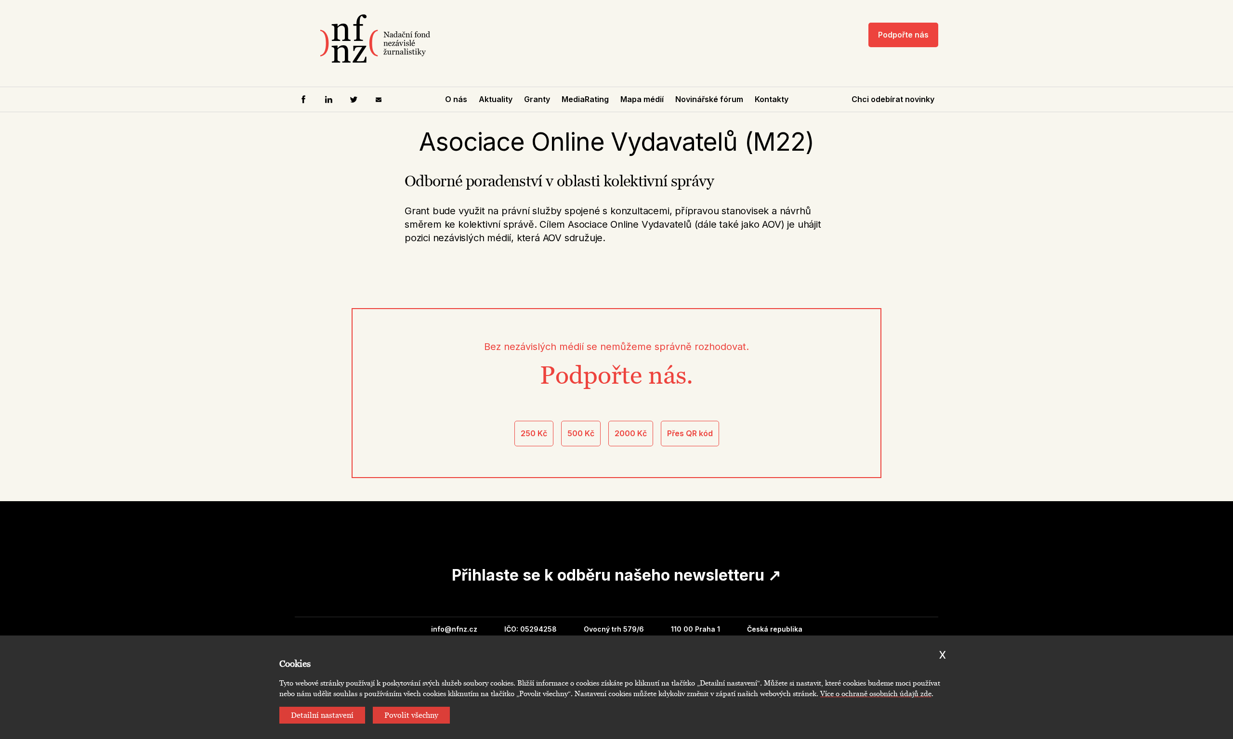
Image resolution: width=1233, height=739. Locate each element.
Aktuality (495, 99)
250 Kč (534, 433)
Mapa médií (642, 99)
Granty (537, 99)
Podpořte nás (903, 34)
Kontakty (771, 99)
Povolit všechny (411, 715)
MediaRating (585, 99)
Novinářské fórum (709, 99)
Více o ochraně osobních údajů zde (875, 693)
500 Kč (580, 433)
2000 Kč (631, 433)
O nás (456, 99)
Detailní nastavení (322, 715)
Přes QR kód (690, 433)
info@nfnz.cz (454, 629)
